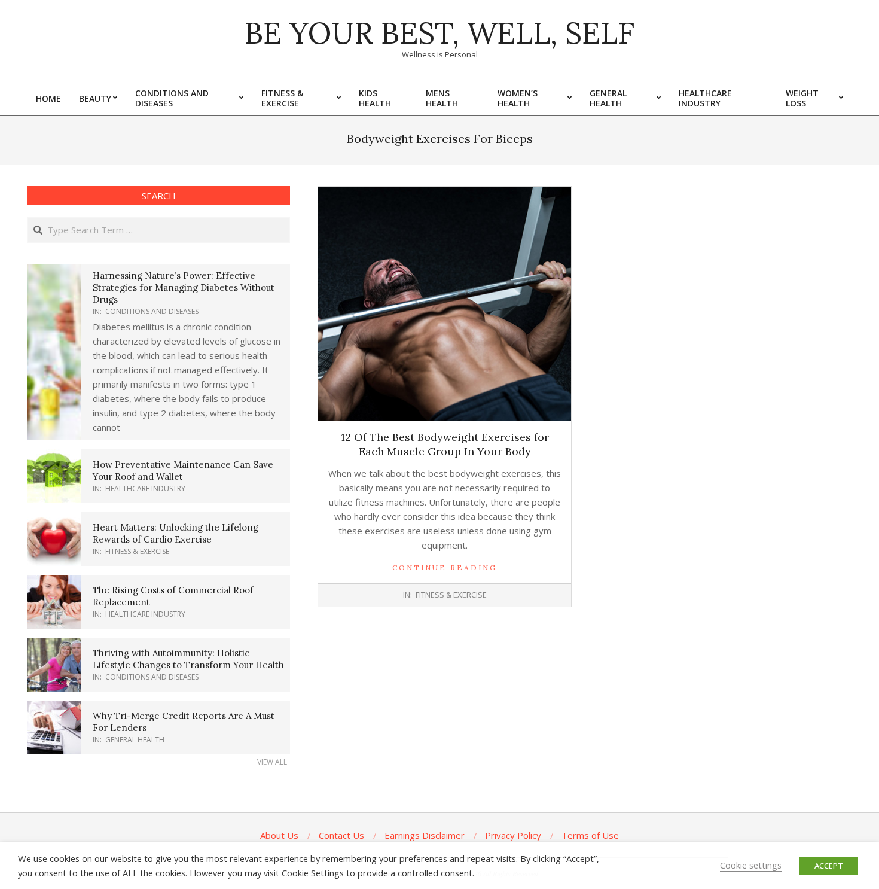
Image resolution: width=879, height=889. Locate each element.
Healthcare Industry (145, 488)
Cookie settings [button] (751, 865)
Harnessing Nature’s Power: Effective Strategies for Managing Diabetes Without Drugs (183, 287)
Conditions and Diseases (152, 311)
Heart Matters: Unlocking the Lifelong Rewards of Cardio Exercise (175, 533)
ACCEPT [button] (828, 865)
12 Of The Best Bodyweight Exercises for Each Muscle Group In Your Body (445, 444)
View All (272, 762)
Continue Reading (444, 567)
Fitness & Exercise (451, 594)
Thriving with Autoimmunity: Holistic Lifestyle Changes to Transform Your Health (188, 659)
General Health (134, 740)
